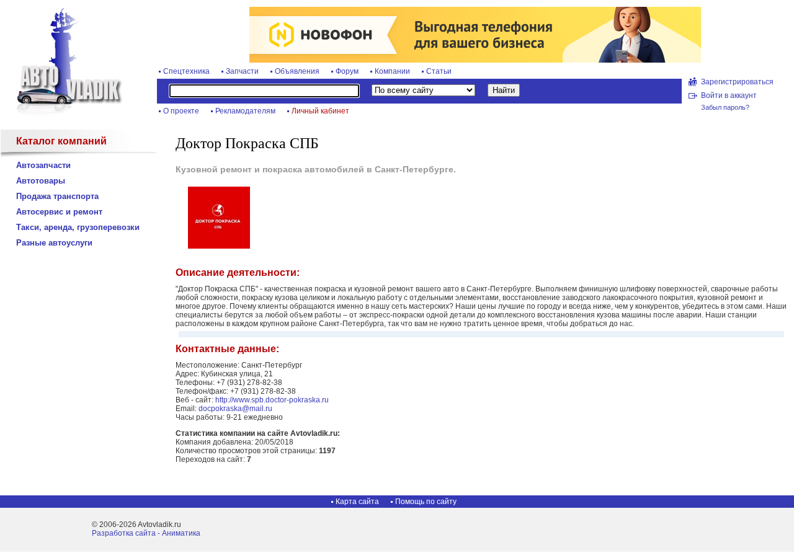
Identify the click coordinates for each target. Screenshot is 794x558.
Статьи (439, 71)
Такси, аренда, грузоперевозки (78, 227)
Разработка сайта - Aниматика (146, 533)
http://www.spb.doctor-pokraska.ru (272, 400)
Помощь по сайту (426, 501)
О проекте (181, 111)
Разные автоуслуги (54, 242)
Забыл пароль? (725, 107)
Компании (392, 71)
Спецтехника (186, 71)
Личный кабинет (320, 111)
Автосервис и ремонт (59, 211)
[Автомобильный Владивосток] (62, 112)
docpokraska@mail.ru (235, 408)
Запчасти (242, 71)
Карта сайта (357, 501)
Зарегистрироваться (737, 82)
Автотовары (40, 180)
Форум (347, 71)
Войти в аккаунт (729, 95)
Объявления (297, 71)
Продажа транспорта (57, 196)
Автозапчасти (43, 165)
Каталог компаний (61, 141)
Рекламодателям (245, 111)
